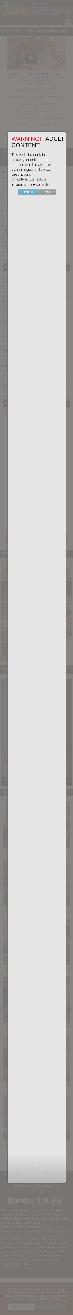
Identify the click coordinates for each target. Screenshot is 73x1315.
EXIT (47, 192)
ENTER (28, 192)
